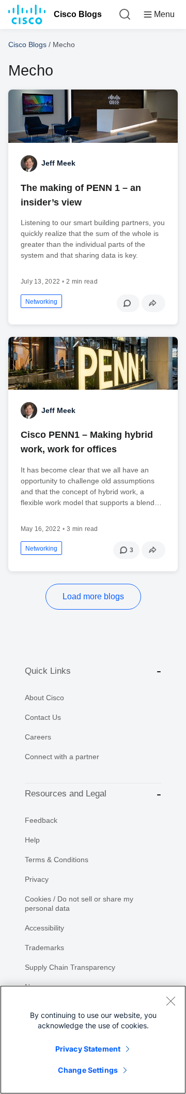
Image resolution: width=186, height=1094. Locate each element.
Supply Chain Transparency (70, 967)
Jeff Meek (58, 163)
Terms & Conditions (56, 859)
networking (41, 302)
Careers (38, 737)
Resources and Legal (65, 794)
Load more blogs (93, 596)
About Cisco (44, 697)
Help (32, 840)
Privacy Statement (87, 1048)
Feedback (41, 820)
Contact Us (43, 717)
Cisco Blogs (78, 14)
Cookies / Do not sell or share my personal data (79, 903)
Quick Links (48, 671)
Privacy (37, 879)
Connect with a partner (62, 756)
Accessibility (44, 928)
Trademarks (44, 947)
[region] (93, 1039)
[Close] (170, 1001)
